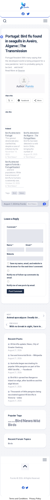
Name (10, 245)
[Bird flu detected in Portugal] (14, 145)
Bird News (32, 204)
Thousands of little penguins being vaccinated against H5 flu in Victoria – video (24, 395)
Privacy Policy (35, 498)
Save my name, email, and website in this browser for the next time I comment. (25, 265)
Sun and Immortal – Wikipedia (26, 355)
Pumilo (29, 86)
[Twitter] (28, 13)
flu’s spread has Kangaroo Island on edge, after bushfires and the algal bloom (25, 380)
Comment (12, 227)
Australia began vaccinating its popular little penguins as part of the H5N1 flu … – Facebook (24, 366)
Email (29, 245)
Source (21, 70)
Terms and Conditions (18, 498)
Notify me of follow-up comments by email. (23, 276)
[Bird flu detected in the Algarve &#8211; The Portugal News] (33, 145)
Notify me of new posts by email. (21, 285)
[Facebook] (23, 13)
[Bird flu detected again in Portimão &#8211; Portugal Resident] (14, 173)
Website (10, 254)
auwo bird (11, 422)
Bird (14, 193)
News (21, 193)
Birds (10, 443)
